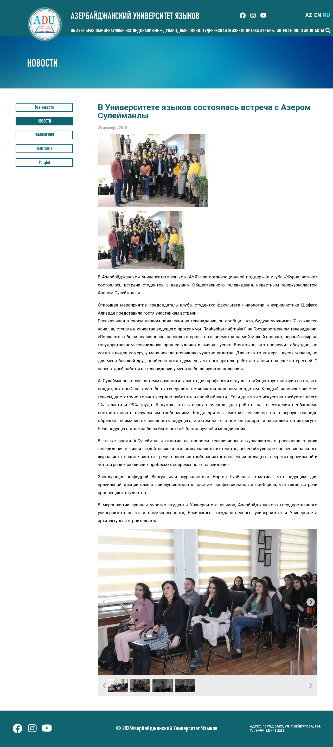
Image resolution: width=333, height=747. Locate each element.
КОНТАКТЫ (315, 31)
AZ (308, 15)
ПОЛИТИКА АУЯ (254, 31)
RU (326, 15)
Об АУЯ (77, 31)
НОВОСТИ (298, 31)
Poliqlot (44, 163)
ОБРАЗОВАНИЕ (95, 31)
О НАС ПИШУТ (44, 149)
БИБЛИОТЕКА (278, 31)
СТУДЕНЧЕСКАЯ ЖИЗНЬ (220, 31)
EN (317, 15)
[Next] (310, 602)
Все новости (44, 108)
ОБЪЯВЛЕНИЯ (44, 135)
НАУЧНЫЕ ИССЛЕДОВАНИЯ (131, 31)
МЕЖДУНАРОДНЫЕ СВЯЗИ (177, 31)
